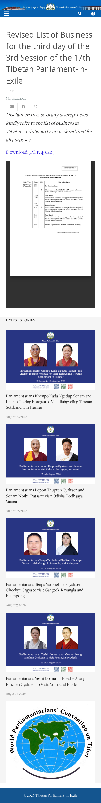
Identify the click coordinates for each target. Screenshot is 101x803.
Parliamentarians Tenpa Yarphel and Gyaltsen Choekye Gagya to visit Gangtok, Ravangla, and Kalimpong (44, 590)
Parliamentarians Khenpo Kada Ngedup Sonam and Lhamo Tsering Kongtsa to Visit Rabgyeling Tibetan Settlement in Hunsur (49, 402)
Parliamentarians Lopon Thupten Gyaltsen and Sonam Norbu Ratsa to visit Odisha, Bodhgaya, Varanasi (45, 496)
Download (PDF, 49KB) (30, 152)
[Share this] (23, 107)
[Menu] (6, 13)
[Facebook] (93, 13)
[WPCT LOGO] (50, 742)
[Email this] (12, 107)
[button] (80, 13)
